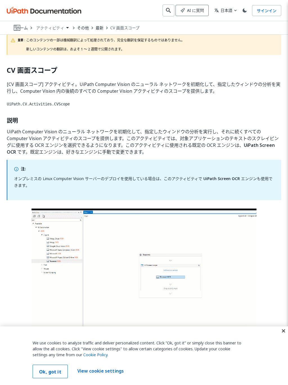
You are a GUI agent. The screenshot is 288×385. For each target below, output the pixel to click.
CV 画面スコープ (125, 28)
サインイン (266, 11)
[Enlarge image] (144, 272)
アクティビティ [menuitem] (50, 28)
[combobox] (52, 28)
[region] (144, 355)
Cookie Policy (95, 355)
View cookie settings (100, 371)
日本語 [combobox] (223, 10)
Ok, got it (50, 371)
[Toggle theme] (245, 10)
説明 (12, 121)
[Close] (283, 331)
